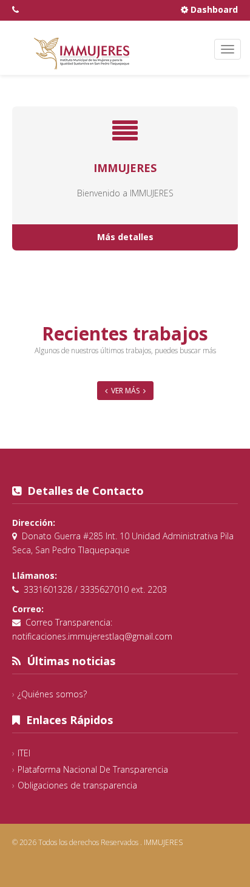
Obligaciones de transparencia (77, 785)
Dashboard (213, 9)
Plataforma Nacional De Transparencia (93, 769)
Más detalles (125, 237)
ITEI (24, 753)
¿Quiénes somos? (52, 694)
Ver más (125, 390)
